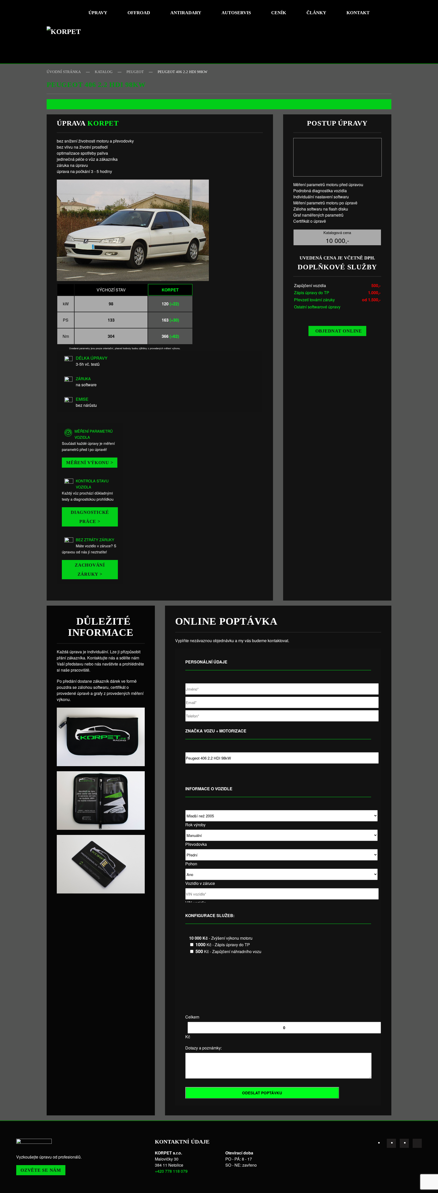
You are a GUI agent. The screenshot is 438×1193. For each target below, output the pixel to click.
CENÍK (278, 12)
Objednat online (338, 331)
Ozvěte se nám (41, 1170)
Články (316, 12)
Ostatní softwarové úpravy (317, 307)
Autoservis (236, 12)
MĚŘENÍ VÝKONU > (89, 462)
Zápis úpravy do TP (311, 292)
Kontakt (358, 12)
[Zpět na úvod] (66, 31)
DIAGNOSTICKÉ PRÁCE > (90, 517)
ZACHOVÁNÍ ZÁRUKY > (90, 570)
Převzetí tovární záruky (314, 300)
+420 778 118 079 (171, 1171)
